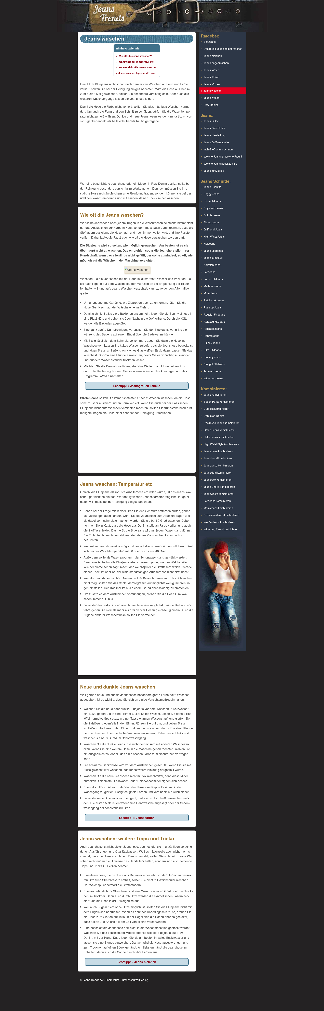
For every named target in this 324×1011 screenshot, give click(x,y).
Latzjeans (209, 272)
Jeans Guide (211, 121)
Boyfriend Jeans (213, 208)
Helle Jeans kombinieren (219, 437)
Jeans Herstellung (214, 135)
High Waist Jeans (214, 236)
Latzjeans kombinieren (217, 501)
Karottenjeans (212, 265)
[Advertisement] (136, 153)
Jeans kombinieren (215, 394)
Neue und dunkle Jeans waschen (137, 67)
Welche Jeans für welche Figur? (223, 156)
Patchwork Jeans (214, 300)
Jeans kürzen (212, 84)
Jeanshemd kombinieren (218, 458)
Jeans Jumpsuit (213, 258)
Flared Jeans (211, 222)
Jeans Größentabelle (216, 142)
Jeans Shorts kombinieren (219, 487)
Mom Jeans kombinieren (218, 508)
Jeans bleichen (145, 962)
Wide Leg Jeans (213, 378)
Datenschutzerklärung (135, 980)
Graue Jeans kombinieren (219, 430)
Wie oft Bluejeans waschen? (135, 56)
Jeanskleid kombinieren (218, 472)
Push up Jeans (213, 307)
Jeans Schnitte (212, 187)
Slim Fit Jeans (212, 350)
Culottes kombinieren (216, 409)
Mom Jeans (211, 293)
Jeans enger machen (216, 63)
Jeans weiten (212, 98)
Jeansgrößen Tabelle (145, 386)
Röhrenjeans (211, 336)
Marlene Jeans (212, 286)
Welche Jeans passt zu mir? (220, 163)
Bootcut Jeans (212, 201)
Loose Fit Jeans (213, 279)
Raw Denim (211, 105)
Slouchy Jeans (212, 357)
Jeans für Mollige (214, 171)
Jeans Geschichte (214, 128)
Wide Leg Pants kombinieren (221, 529)
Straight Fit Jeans (214, 364)
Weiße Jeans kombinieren (219, 522)
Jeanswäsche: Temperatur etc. (136, 61)
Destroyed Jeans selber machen (223, 49)
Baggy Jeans (211, 194)
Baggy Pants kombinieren (219, 402)
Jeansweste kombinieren (219, 494)
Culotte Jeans (212, 215)
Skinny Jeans (212, 343)
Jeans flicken (211, 77)
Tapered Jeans (212, 371)
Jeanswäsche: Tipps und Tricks (136, 73)
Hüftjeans (209, 243)
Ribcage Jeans (213, 329)
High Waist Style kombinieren (221, 444)
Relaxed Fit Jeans (214, 321)
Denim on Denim (214, 416)
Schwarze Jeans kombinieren (221, 515)
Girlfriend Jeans (213, 229)
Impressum (112, 980)
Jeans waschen (213, 91)
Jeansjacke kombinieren (218, 465)
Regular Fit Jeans (214, 314)
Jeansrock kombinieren (218, 480)
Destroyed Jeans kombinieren (221, 423)
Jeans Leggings (213, 251)
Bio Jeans (210, 42)
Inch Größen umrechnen (218, 149)
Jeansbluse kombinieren (218, 451)
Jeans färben (145, 817)
